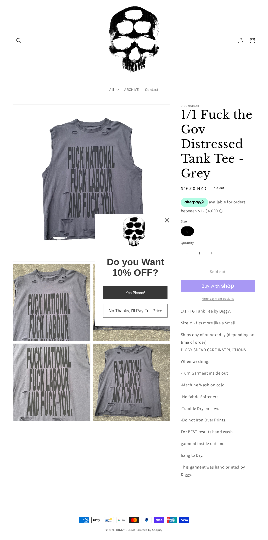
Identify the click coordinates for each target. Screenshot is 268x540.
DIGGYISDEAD (125, 530)
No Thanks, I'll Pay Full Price (135, 311)
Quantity (187, 243)
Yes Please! (135, 293)
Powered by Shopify (149, 530)
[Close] (167, 220)
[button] (19, 40)
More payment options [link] (218, 298)
